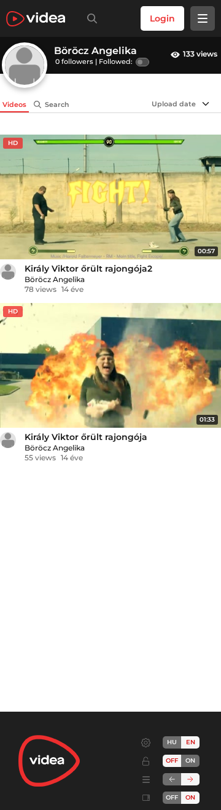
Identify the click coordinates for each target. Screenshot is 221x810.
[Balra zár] (172, 779)
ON (190, 761)
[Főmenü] (202, 18)
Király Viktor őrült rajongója (86, 436)
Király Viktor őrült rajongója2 (88, 268)
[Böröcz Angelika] (8, 272)
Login (162, 18)
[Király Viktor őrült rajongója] (110, 365)
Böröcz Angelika (55, 279)
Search (57, 104)
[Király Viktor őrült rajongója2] (110, 197)
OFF (172, 797)
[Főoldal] (35, 18)
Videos (14, 104)
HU (172, 742)
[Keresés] (89, 18)
